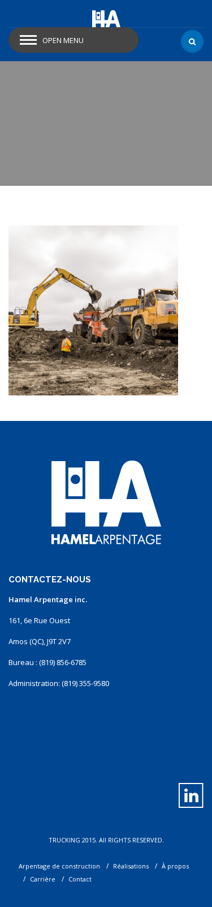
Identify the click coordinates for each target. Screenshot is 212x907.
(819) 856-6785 (62, 662)
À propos (175, 866)
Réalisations (131, 866)
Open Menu (63, 40)
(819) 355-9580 (85, 683)
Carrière (42, 879)
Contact (80, 879)
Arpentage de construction (59, 866)
